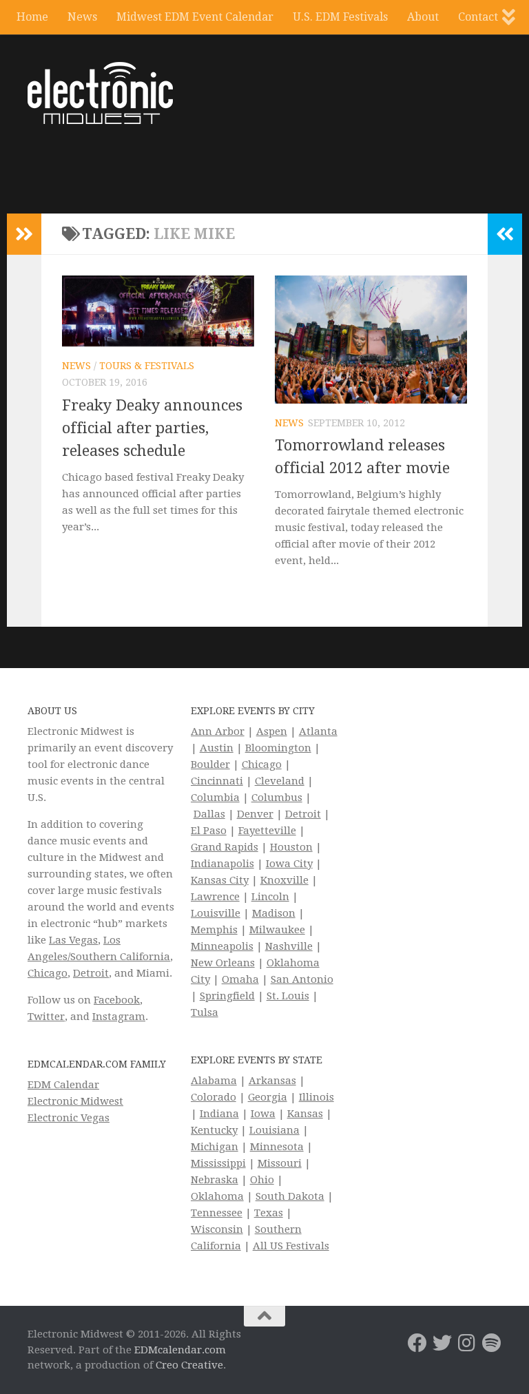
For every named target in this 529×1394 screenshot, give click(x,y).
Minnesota (277, 1147)
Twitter (46, 1016)
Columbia (215, 797)
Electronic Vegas (69, 1118)
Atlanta (318, 731)
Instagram (118, 1016)
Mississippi (218, 1163)
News (82, 16)
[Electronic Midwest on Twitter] (442, 1343)
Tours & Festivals (146, 365)
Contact (478, 16)
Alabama (214, 1080)
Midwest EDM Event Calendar (194, 16)
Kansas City (220, 880)
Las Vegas (73, 940)
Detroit (91, 973)
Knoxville (284, 880)
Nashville (289, 946)
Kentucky (214, 1130)
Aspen (271, 731)
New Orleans (223, 963)
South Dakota (290, 1196)
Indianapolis (222, 863)
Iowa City (289, 863)
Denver (255, 814)
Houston (291, 847)
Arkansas (272, 1080)
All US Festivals (291, 1246)
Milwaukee (277, 930)
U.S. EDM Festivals (340, 16)
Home (32, 16)
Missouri (280, 1163)
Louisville (215, 913)
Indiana (219, 1113)
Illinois (316, 1097)
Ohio (262, 1180)
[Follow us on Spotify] (491, 1343)
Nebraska (214, 1180)
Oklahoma (217, 1196)
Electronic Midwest (75, 1101)
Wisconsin (217, 1229)
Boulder (210, 764)
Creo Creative (189, 1365)
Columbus (276, 797)
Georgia (267, 1097)
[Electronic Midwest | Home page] (100, 93)
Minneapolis (222, 946)
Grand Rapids (224, 847)
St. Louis (288, 996)
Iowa (263, 1113)
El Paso (209, 830)
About (423, 16)
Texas (268, 1213)
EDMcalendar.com (180, 1350)
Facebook (117, 1000)
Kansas (305, 1113)
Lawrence (215, 897)
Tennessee (216, 1213)
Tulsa (204, 1012)
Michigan (214, 1147)
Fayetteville (267, 830)
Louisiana (274, 1130)
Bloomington (278, 748)
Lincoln (270, 897)
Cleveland (279, 781)
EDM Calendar (63, 1085)
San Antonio (302, 979)
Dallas (209, 814)
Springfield (227, 996)
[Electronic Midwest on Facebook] (417, 1343)
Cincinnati (217, 781)
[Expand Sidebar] (24, 234)
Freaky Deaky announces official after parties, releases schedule (152, 428)
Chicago (48, 973)
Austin (217, 748)
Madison (273, 913)
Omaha (240, 979)
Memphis (214, 930)
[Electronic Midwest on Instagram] (467, 1343)
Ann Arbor (218, 731)
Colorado (213, 1097)
